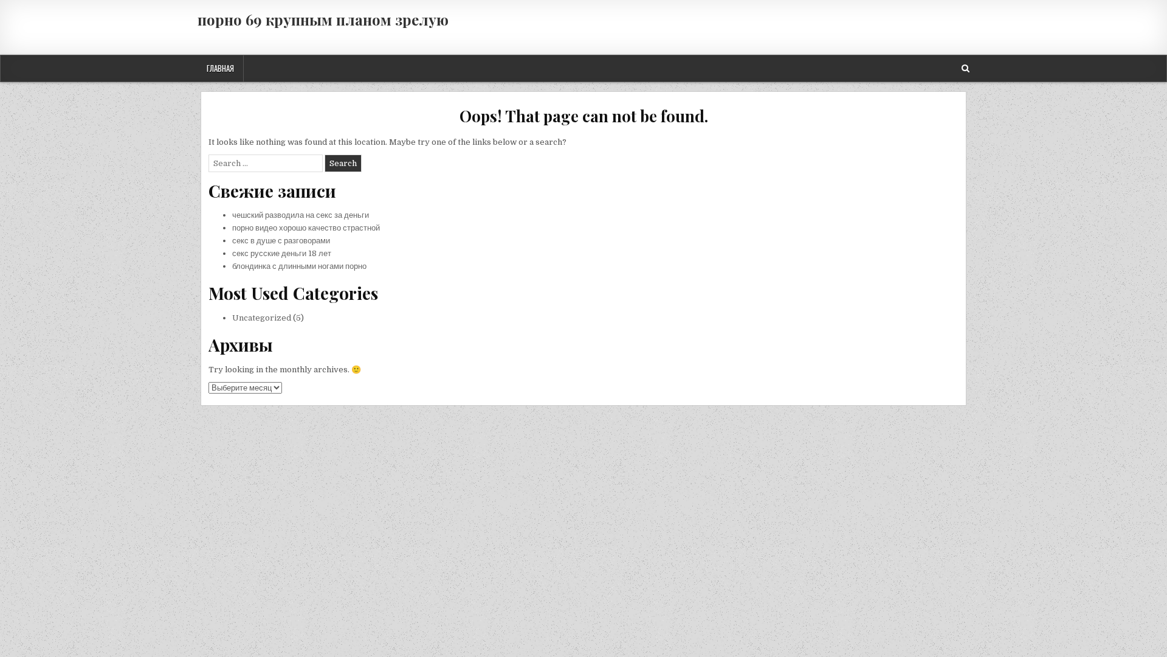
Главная (220, 68)
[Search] (965, 68)
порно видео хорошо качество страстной (306, 227)
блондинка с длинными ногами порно (299, 266)
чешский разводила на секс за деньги (300, 215)
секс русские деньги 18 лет (281, 253)
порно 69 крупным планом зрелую (323, 19)
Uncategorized (261, 317)
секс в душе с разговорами (281, 240)
